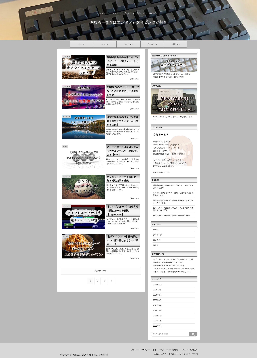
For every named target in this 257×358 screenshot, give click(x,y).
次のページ (101, 270)
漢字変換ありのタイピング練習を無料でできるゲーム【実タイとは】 (173, 201)
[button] (193, 334)
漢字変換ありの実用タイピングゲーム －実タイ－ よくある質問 (174, 186)
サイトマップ (158, 350)
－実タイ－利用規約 (189, 350)
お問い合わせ (172, 350)
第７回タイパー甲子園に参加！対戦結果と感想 (171, 215)
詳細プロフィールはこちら (161, 172)
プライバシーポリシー (140, 350)
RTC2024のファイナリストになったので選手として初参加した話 (173, 194)
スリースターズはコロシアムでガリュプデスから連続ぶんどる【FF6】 (173, 209)
